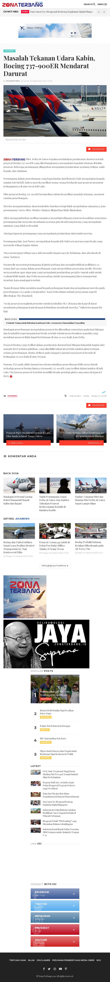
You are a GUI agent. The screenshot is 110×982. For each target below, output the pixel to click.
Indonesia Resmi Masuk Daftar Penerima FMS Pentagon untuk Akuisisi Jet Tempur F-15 (61, 832)
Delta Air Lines (75, 396)
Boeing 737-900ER (99, 396)
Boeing (86, 396)
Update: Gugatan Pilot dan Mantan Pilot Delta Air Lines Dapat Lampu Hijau (90, 500)
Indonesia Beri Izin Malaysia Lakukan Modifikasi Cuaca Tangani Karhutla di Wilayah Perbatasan (59, 813)
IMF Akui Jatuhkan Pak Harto (53, 738)
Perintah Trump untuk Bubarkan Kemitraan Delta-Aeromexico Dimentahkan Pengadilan (45, 323)
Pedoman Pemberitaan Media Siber (73, 960)
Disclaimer (43, 960)
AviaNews (9, 51)
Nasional (45, 717)
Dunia (25, 12)
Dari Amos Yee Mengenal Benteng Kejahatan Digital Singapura (63, 11)
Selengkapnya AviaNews (54, 565)
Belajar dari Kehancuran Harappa (55, 726)
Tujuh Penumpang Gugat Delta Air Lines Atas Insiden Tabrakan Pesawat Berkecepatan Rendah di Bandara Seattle (54, 503)
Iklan (31, 960)
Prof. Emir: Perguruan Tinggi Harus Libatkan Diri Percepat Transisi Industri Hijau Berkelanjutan (60, 774)
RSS (99, 960)
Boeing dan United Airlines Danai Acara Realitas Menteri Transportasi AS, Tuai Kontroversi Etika (18, 547)
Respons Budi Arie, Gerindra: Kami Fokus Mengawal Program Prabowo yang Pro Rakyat (59, 785)
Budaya (45, 730)
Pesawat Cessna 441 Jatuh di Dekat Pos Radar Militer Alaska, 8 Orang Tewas (54, 545)
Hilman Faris (13, 81)
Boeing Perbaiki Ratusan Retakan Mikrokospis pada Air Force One (89, 545)
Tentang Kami (17, 960)
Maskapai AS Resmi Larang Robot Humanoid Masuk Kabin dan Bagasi (17, 500)
